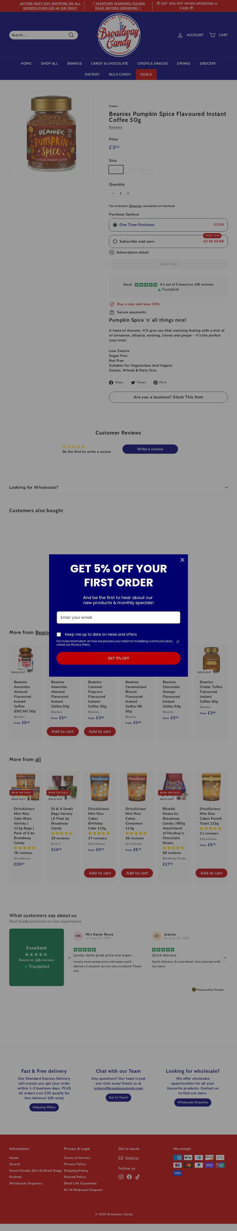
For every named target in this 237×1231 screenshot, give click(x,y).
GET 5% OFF (118, 658)
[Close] (182, 559)
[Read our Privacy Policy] (178, 641)
